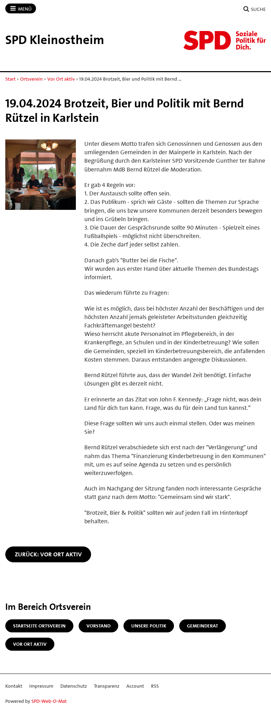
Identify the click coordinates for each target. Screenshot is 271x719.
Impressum (41, 686)
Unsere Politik (148, 626)
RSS (155, 686)
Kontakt (13, 686)
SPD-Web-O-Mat (49, 701)
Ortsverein (31, 79)
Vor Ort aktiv (61, 79)
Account (135, 686)
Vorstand (98, 626)
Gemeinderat (202, 626)
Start (10, 79)
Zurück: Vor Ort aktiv (48, 554)
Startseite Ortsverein (39, 626)
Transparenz (106, 686)
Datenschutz (73, 686)
